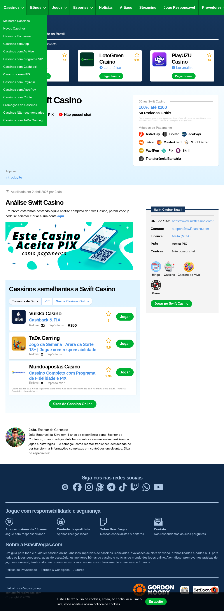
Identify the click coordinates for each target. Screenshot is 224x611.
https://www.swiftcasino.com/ (193, 221)
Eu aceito (156, 601)
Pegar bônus (111, 76)
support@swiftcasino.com (190, 229)
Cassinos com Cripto (17, 97)
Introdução (13, 177)
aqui (60, 216)
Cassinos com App (16, 43)
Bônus (35, 7)
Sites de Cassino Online (73, 404)
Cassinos (11, 7)
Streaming (147, 7)
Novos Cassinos (14, 28)
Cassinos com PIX (16, 74)
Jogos (57, 7)
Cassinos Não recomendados (23, 112)
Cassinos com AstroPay (19, 89)
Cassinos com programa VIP (23, 59)
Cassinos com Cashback (20, 66)
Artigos (126, 7)
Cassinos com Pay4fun (19, 82)
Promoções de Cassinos (20, 105)
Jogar (125, 317)
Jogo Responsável (179, 7)
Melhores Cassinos (16, 21)
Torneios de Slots (25, 301)
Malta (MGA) (181, 236)
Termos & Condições (55, 569)
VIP (47, 301)
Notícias (106, 7)
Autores (79, 569)
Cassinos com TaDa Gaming (23, 120)
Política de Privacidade (21, 569)
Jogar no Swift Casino (171, 303)
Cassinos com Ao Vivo (18, 51)
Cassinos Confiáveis (17, 36)
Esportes (80, 7)
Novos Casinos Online (72, 301)
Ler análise (112, 67)
